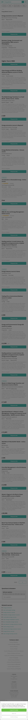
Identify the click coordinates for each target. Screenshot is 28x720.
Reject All (14, 713)
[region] (14, 710)
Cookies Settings (14, 717)
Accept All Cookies (14, 710)
